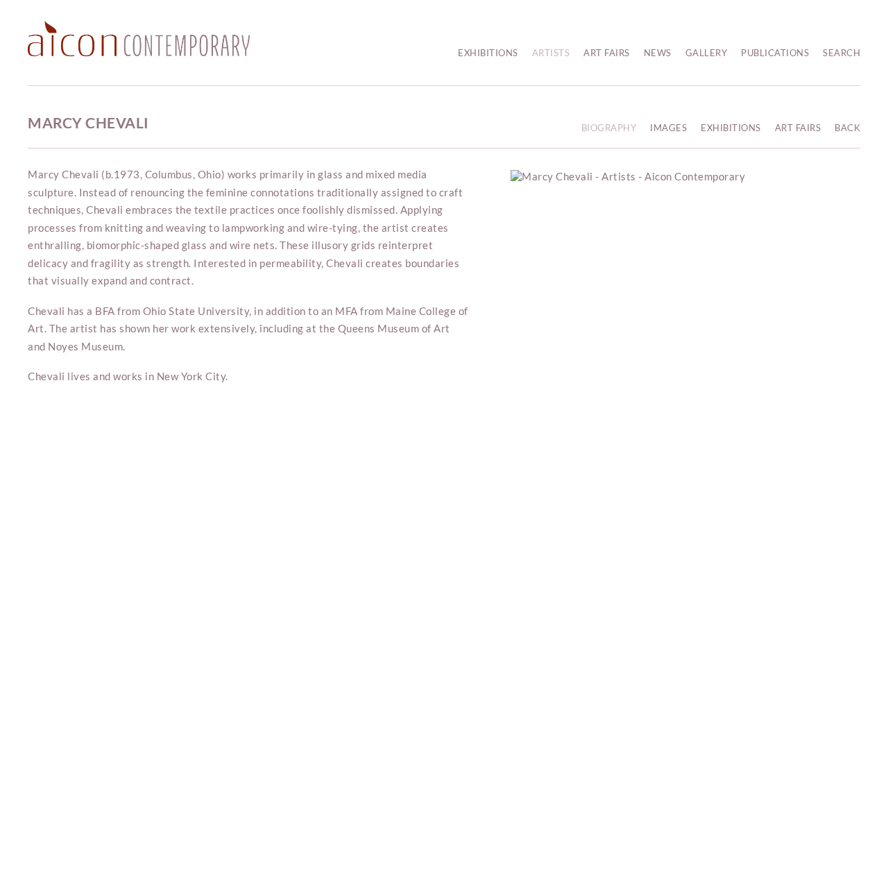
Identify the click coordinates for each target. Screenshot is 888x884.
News (658, 52)
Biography (609, 127)
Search (841, 52)
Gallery (706, 52)
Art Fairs (606, 52)
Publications (775, 52)
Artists (551, 52)
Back (847, 127)
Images (668, 127)
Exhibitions (488, 52)
